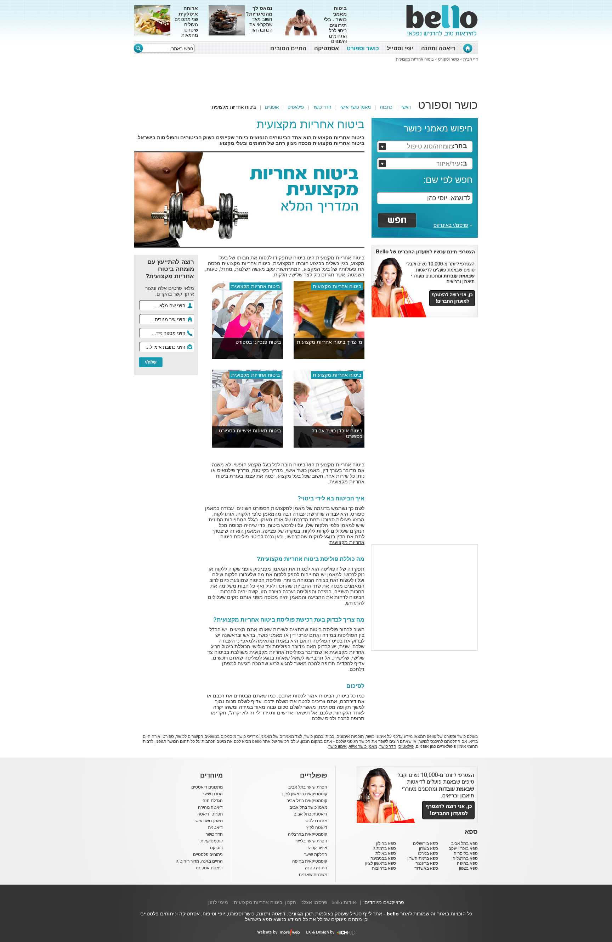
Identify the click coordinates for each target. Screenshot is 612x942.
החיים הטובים (288, 48)
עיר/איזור (448, 163)
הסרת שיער (212, 793)
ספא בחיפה (467, 863)
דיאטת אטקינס (209, 867)
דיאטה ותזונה (438, 48)
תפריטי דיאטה (210, 814)
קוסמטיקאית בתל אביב (307, 800)
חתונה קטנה (316, 867)
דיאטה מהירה (210, 807)
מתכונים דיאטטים (207, 787)
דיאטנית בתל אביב (310, 814)
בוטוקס (216, 847)
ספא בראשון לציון (380, 863)
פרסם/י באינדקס (451, 225)
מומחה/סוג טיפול (430, 146)
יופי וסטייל (400, 48)
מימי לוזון (218, 902)
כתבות (386, 107)
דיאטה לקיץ (316, 827)
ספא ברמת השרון (422, 858)
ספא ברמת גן (384, 848)
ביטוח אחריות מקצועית (415, 59)
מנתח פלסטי (316, 820)
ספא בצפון (468, 868)
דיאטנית (215, 827)
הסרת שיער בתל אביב (307, 787)
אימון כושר (337, 746)
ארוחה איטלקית (188, 11)
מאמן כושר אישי (355, 107)
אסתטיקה (326, 48)
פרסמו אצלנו (313, 902)
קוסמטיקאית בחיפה (309, 861)
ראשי (406, 107)
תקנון (290, 902)
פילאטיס (296, 107)
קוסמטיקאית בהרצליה (307, 834)
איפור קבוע (317, 847)
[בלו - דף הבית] (467, 48)
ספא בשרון (428, 848)
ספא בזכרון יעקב (463, 848)
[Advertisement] (102, 111)
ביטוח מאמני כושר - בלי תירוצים (335, 16)
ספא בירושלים (425, 843)
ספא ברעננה (426, 863)
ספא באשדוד (426, 868)
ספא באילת (385, 853)
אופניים (272, 107)
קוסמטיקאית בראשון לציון (304, 793)
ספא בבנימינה (383, 858)
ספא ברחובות (384, 868)
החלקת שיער (315, 854)
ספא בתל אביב (464, 843)
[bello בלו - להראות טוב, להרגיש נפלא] (442, 20)
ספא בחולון (386, 843)
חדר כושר (322, 107)
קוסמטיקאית (211, 841)
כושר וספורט (363, 48)
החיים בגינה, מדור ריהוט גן (199, 861)
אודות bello (344, 902)
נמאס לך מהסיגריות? (259, 11)
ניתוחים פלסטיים (208, 854)
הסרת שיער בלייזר (311, 841)
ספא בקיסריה (466, 853)
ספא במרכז (428, 853)
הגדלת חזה (213, 800)
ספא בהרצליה (465, 858)
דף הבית (470, 59)
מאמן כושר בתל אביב (308, 807)
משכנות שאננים (313, 874)
